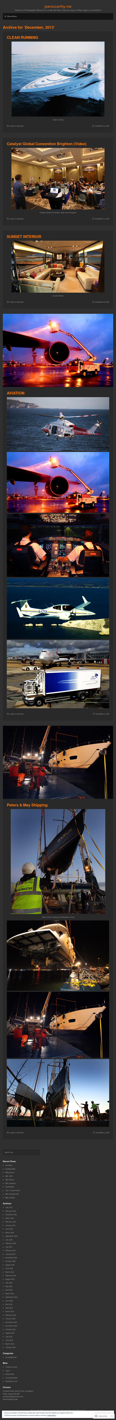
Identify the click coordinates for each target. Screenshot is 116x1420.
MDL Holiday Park (12, 1194)
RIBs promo (9, 1172)
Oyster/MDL (9, 1187)
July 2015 (8, 1283)
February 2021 (10, 1222)
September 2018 (11, 1236)
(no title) (8, 1165)
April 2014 (9, 1308)
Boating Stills (10, 1169)
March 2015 (9, 1293)
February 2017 (10, 1250)
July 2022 (8, 1207)
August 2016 (9, 1265)
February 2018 (10, 1243)
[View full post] (58, 350)
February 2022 (10, 1211)
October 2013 (10, 1329)
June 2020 (9, 1229)
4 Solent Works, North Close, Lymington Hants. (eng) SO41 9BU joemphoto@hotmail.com (18, 1394)
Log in (7, 1370)
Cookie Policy (51, 1415)
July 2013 (8, 1337)
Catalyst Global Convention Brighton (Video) (46, 143)
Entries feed (9, 1374)
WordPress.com (11, 1381)
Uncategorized (11, 1357)
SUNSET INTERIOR (24, 236)
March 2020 (9, 1232)
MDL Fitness (9, 1179)
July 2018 (8, 1240)
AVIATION (15, 393)
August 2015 (9, 1279)
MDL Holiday (10, 1198)
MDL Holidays (10, 1183)
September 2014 (11, 1297)
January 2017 (10, 1254)
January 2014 (10, 1318)
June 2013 (9, 1340)
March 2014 (9, 1311)
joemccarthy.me (58, 6)
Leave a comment (16, 126)
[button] (58, 79)
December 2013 (11, 1322)
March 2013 (9, 1344)
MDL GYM (8, 1176)
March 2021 (9, 1218)
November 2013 (11, 1326)
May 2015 (8, 1286)
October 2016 (10, 1261)
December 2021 (11, 1214)
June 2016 (9, 1268)
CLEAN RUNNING (22, 37)
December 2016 (11, 1257)
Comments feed (11, 1378)
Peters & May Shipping (27, 805)
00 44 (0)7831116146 (10, 1399)
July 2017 (8, 1247)
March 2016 (9, 1272)
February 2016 (10, 1275)
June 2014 (9, 1301)
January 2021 (10, 1225)
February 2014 (10, 1315)
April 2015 (9, 1290)
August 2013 (9, 1333)
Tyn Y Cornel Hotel (12, 1190)
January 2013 (10, 1347)
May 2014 (8, 1304)
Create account (11, 1367)
